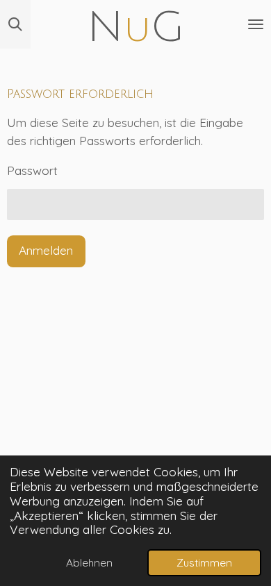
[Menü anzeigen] (255, 24)
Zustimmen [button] (204, 562)
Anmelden (46, 250)
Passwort (32, 170)
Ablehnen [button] (89, 562)
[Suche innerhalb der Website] (15, 24)
